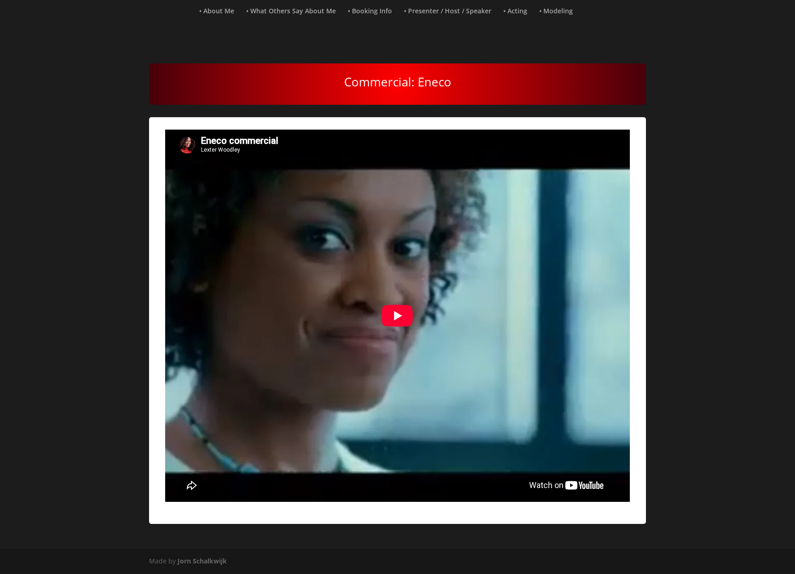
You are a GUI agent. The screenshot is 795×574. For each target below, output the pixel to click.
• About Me (216, 11)
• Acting (515, 11)
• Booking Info (370, 11)
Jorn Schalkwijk (202, 561)
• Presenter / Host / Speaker (447, 11)
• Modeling (556, 11)
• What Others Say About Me (291, 11)
